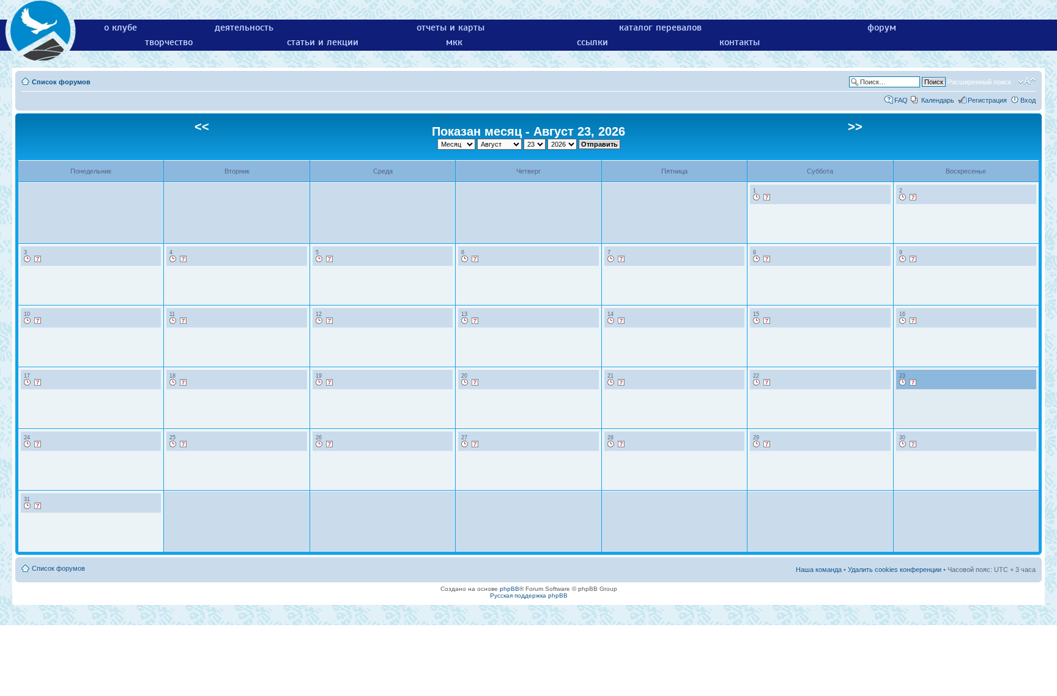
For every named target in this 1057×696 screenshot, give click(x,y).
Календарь (937, 100)
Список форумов (61, 82)
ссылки (592, 42)
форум (881, 27)
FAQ (901, 100)
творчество (169, 42)
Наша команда (819, 569)
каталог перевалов (660, 27)
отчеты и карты (450, 27)
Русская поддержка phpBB (529, 595)
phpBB (509, 588)
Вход (1028, 100)
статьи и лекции (322, 42)
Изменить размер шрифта (1027, 81)
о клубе (120, 27)
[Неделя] (767, 197)
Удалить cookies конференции (894, 569)
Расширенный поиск (979, 82)
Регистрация (987, 100)
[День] (756, 197)
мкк (454, 42)
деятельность (244, 27)
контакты (739, 42)
